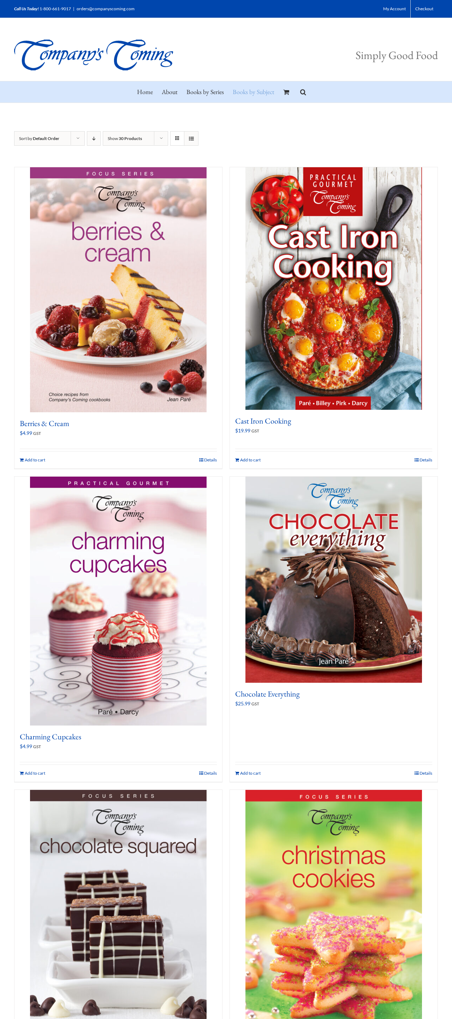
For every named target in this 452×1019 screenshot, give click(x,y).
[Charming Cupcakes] (118, 601)
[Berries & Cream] (118, 289)
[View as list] (191, 138)
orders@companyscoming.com (106, 8)
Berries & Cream (44, 423)
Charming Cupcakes (50, 737)
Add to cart (35, 459)
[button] (303, 92)
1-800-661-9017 (55, 8)
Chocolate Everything (267, 694)
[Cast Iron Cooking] (334, 288)
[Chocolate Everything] (334, 580)
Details (210, 459)
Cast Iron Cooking (263, 421)
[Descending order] (94, 138)
